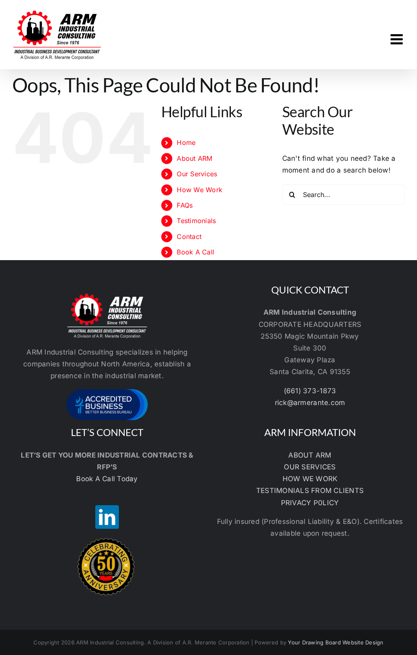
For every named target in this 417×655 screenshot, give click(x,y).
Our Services (197, 174)
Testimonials (196, 221)
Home (186, 142)
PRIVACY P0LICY (310, 503)
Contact (189, 236)
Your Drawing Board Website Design (335, 642)
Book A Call (195, 252)
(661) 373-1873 (310, 391)
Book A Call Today (107, 479)
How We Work (199, 190)
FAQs (185, 205)
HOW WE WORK (310, 479)
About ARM (194, 158)
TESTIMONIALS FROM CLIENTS (310, 490)
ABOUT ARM (309, 455)
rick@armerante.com (310, 403)
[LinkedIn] (107, 517)
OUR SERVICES (310, 467)
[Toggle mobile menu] (398, 39)
